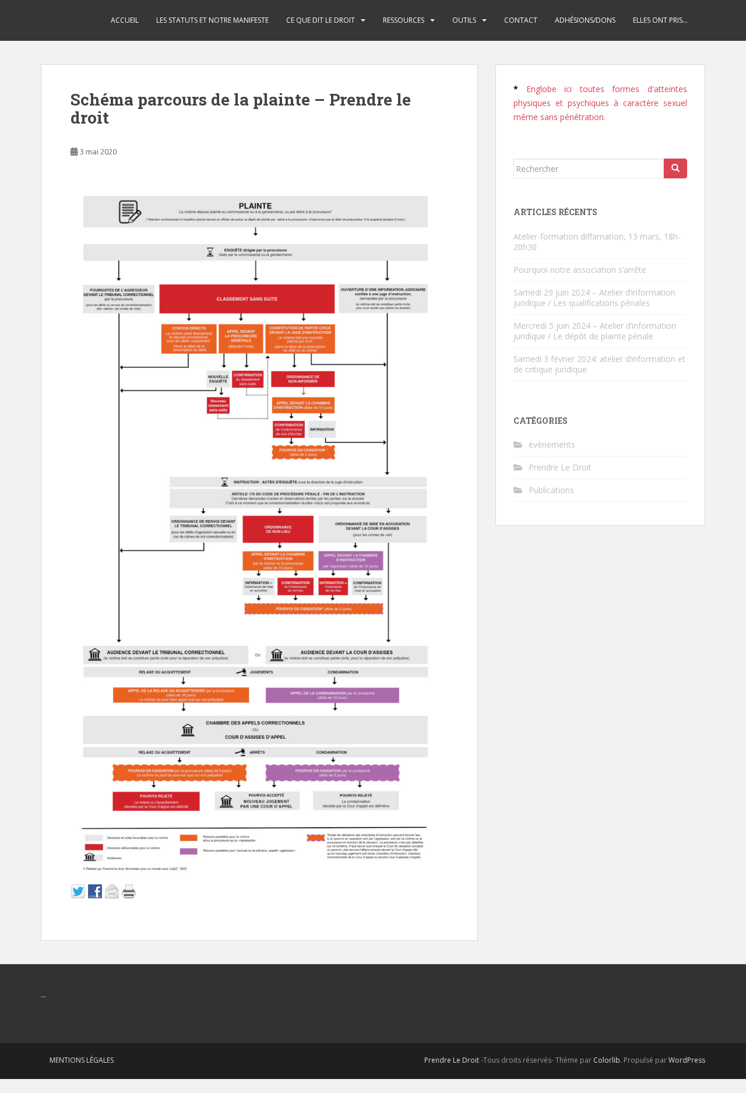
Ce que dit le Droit (320, 20)
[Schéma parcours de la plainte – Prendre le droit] (254, 524)
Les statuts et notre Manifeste (212, 20)
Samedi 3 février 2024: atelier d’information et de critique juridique (599, 364)
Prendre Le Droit (560, 467)
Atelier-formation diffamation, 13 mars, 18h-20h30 (597, 241)
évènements (552, 444)
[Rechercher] (675, 168)
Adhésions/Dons (585, 20)
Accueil (125, 20)
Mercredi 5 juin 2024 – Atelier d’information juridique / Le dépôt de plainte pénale (594, 331)
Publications (551, 489)
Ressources (403, 20)
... (43, 994)
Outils (464, 20)
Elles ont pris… (660, 20)
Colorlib (606, 1060)
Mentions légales (82, 1060)
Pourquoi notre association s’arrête (579, 269)
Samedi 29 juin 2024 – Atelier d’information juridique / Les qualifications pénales (594, 297)
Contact (520, 20)
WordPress (686, 1060)
